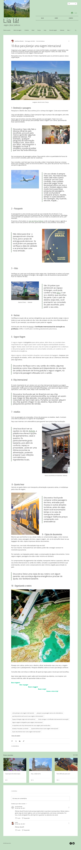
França (39, 30)
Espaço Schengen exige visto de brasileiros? (23, 719)
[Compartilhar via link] (23, 741)
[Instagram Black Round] (73, 843)
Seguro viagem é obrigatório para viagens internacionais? (27, 722)
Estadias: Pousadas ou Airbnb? (20, 728)
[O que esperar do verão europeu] (14, 764)
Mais (68, 30)
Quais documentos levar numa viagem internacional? (26, 731)
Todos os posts (6, 30)
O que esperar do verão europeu (12, 774)
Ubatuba (62, 30)
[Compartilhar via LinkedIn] (19, 741)
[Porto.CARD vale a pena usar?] (66, 764)
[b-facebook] (71, 843)
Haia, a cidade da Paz (36, 774)
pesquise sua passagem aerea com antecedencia (50, 713)
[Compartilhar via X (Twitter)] (16, 741)
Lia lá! (11, 20)
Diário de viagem (17, 30)
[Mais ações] (69, 41)
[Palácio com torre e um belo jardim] (40, 764)
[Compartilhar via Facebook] (12, 741)
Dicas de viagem (53, 30)
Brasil (33, 30)
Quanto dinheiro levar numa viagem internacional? (44, 728)
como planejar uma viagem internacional (23, 713)
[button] (75, 30)
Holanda (27, 30)
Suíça (45, 30)
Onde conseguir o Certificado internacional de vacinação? (53, 719)
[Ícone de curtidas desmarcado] (16, 818)
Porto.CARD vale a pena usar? (63, 774)
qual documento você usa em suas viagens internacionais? (27, 716)
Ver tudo (75, 755)
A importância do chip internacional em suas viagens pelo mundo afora (31, 725)
